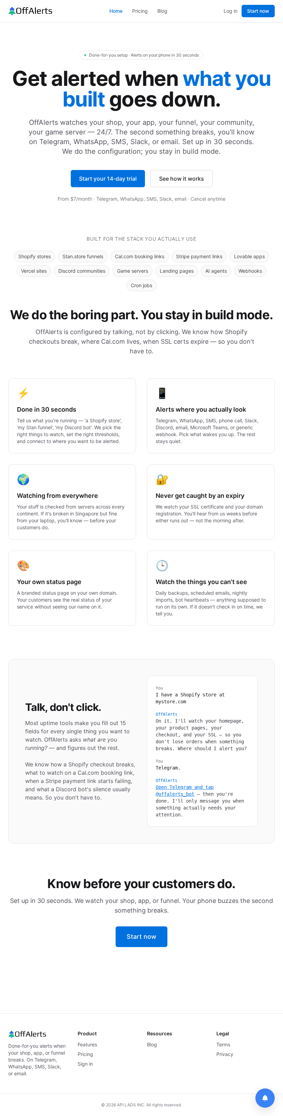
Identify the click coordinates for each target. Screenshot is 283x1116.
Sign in (85, 1064)
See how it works (181, 178)
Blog (162, 11)
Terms (223, 1044)
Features (87, 1044)
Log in (230, 11)
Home (116, 11)
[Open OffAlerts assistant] (265, 1098)
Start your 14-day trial (108, 178)
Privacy (224, 1054)
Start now (258, 11)
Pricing (140, 11)
